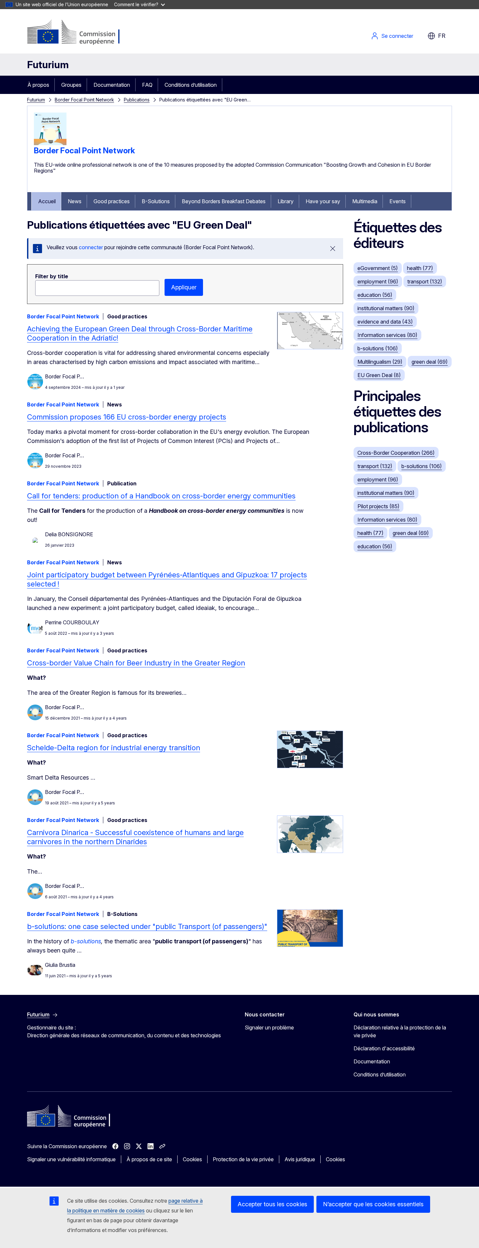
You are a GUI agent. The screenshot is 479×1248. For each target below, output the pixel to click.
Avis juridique (299, 1159)
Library (286, 201)
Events (397, 201)
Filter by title (51, 276)
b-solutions (86, 941)
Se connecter (397, 36)
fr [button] (441, 35)
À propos (38, 85)
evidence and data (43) (385, 321)
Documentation (112, 85)
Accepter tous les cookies (272, 1204)
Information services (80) (387, 335)
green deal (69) (430, 361)
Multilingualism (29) (379, 361)
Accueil (47, 201)
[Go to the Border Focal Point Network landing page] (50, 143)
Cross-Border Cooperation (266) (396, 452)
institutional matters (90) (385, 308)
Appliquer (183, 287)
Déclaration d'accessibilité (384, 1048)
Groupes (71, 85)
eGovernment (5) (377, 268)
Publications (137, 99)
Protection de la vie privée (243, 1159)
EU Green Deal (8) (379, 375)
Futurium (48, 64)
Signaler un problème (269, 1027)
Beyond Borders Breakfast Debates (224, 201)
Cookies (192, 1159)
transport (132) (424, 281)
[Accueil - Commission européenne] (79, 33)
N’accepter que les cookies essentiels (373, 1204)
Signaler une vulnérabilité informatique (71, 1159)
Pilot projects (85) (378, 506)
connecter (91, 247)
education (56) (374, 295)
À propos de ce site (149, 1159)
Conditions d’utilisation (191, 85)
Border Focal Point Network (84, 99)
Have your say (323, 201)
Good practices (112, 201)
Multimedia (364, 201)
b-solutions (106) (377, 348)
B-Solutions (156, 201)
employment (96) (377, 281)
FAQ (147, 85)
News (74, 201)
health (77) (420, 268)
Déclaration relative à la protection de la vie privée (400, 1031)
